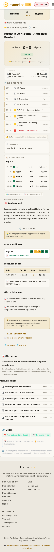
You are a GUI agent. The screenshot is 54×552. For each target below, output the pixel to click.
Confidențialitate (9, 515)
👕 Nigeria (21, 345)
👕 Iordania (9, 345)
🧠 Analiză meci (13, 203)
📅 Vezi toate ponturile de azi (16, 435)
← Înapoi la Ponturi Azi (15, 334)
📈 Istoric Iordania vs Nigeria (18, 338)
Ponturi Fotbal (8, 486)
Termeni (6, 519)
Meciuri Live (33, 486)
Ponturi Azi (7, 497)
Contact (6, 526)
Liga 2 (5, 504)
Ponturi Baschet (9, 493)
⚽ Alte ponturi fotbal (41, 435)
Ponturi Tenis (8, 489)
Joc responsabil (9, 523)
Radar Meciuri (34, 489)
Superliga (6, 500)
